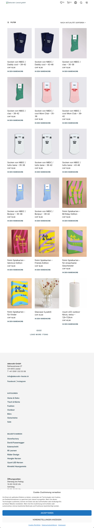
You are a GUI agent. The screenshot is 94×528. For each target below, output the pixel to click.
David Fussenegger (15, 442)
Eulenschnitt (12, 446)
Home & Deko (13, 398)
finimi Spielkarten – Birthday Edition (71, 212)
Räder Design (13, 454)
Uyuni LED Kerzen (15, 462)
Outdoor (11, 410)
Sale (9, 422)
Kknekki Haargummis (16, 466)
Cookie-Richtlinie (35, 525)
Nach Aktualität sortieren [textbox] (72, 23)
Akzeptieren (47, 513)
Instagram (21, 381)
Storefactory (13, 439)
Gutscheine (12, 418)
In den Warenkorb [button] (15, 71)
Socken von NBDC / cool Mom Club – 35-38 (44, 113)
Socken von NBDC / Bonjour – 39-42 (44, 212)
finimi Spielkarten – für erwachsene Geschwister (71, 263)
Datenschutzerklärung (49, 525)
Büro (9, 414)
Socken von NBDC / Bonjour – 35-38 (16, 212)
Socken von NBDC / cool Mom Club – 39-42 (72, 113)
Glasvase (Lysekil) (43, 312)
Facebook (11, 381)
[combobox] (71, 22)
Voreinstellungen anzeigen (47, 519)
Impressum (62, 525)
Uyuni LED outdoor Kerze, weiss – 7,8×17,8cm (71, 315)
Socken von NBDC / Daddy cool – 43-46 (44, 63)
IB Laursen (12, 450)
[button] (62, 2)
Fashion (10, 406)
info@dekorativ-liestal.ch (18, 376)
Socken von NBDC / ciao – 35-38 (71, 63)
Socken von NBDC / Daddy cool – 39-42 (16, 63)
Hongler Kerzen (14, 458)
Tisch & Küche (13, 402)
